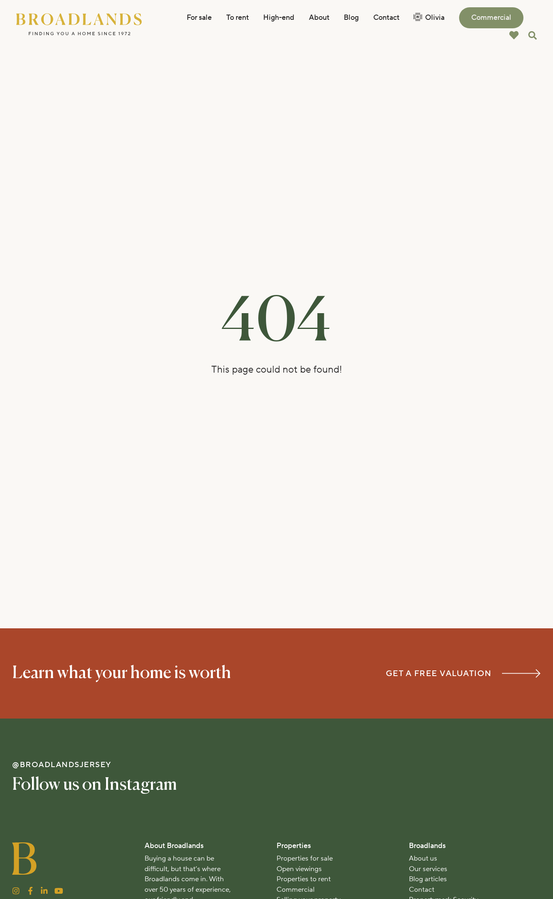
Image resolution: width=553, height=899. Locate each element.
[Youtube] (58, 891)
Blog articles (428, 879)
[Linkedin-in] (44, 891)
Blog (351, 17)
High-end (278, 17)
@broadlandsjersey (62, 765)
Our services (428, 869)
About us (423, 858)
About (319, 17)
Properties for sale (304, 858)
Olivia (435, 17)
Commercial (491, 17)
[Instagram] (16, 891)
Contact (386, 17)
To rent (237, 17)
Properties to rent (303, 879)
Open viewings (299, 869)
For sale (199, 17)
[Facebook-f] (30, 891)
